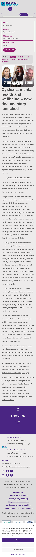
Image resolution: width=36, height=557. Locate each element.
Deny (18, 545)
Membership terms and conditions (18, 505)
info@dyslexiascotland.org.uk (22, 456)
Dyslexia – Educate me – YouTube (18, 178)
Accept (18, 540)
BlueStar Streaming (23, 117)
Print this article (9, 49)
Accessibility (18, 492)
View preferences (18, 549)
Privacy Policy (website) (19, 495)
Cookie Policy (14, 554)
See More (18, 421)
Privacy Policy (21, 554)
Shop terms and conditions (18, 502)
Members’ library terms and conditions (18, 508)
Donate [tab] (26, 430)
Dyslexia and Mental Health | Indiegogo (15, 373)
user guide (26, 516)
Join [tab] (10, 430)
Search (22, 15)
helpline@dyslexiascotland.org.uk (18, 467)
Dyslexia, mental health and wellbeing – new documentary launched (15, 59)
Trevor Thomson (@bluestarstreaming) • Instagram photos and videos (17, 397)
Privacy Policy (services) (18, 499)
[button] (33, 525)
